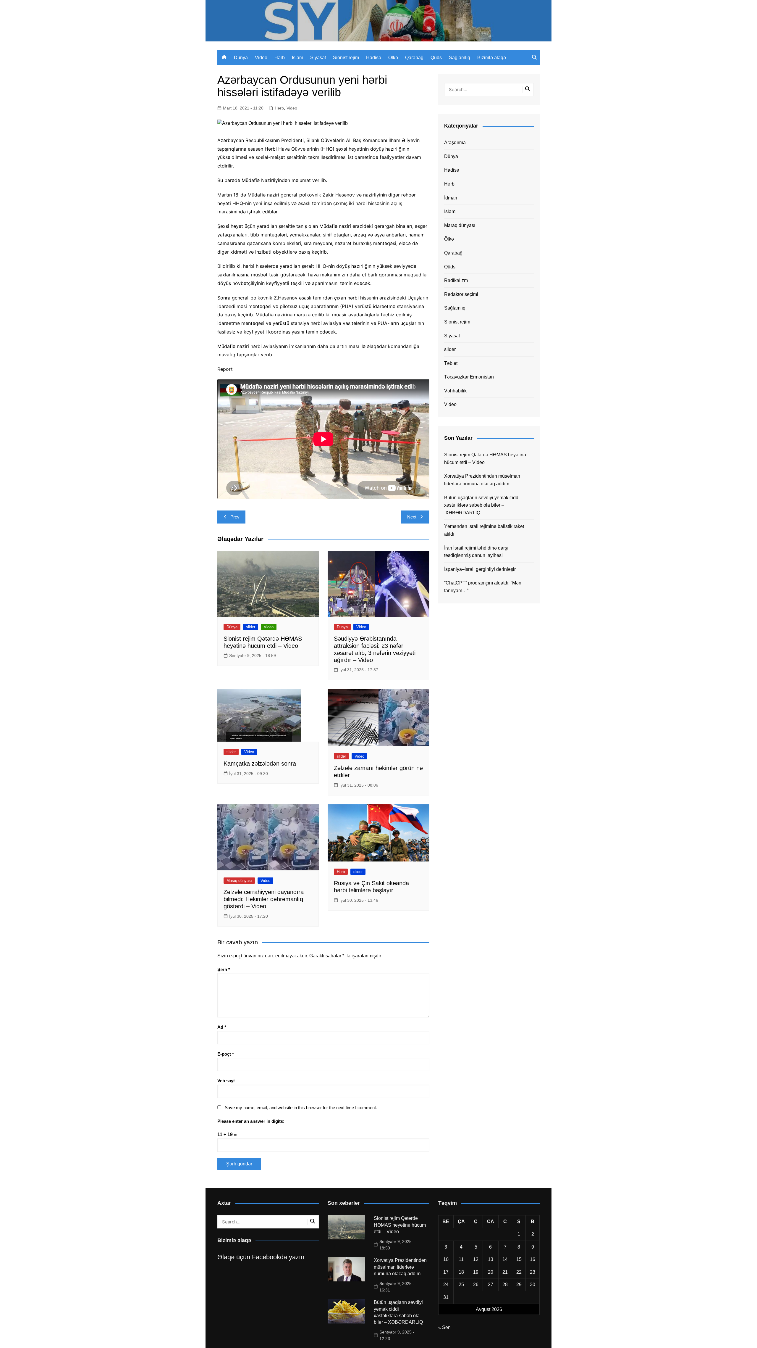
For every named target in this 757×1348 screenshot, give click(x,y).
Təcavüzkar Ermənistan (469, 376)
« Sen (444, 1327)
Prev (235, 516)
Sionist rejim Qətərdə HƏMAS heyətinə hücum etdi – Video (485, 458)
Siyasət (318, 57)
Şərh (223, 969)
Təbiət (450, 363)
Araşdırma (455, 142)
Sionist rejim (346, 57)
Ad (221, 1027)
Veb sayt (226, 1080)
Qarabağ (414, 57)
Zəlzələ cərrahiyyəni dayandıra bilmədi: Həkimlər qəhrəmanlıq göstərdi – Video (264, 899)
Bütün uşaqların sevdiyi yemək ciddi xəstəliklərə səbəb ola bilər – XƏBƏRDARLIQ (482, 505)
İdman (450, 197)
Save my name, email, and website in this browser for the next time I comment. (301, 1107)
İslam (297, 57)
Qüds (436, 57)
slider (250, 627)
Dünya (241, 57)
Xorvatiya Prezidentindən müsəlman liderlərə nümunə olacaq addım (482, 480)
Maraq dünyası (239, 880)
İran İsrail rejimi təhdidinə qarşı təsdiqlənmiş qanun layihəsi (476, 551)
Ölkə (393, 57)
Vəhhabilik (455, 390)
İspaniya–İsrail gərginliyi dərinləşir (480, 569)
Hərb (279, 57)
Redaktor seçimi (461, 294)
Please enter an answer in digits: (250, 1121)
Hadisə (373, 57)
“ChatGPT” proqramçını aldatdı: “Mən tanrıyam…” (482, 586)
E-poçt (225, 1054)
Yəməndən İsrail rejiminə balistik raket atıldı (484, 530)
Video (261, 57)
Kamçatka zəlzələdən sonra (260, 763)
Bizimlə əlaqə (491, 57)
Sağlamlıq (459, 57)
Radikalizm (456, 280)
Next (411, 516)
